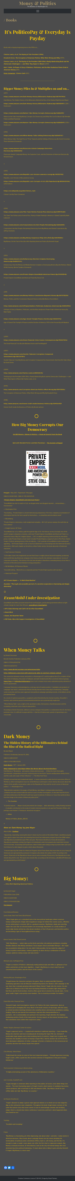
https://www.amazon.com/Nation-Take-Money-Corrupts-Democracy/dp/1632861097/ (34, 122)
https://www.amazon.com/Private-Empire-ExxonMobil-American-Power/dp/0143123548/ (35, 274)
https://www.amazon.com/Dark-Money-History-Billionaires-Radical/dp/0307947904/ (34, 96)
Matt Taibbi (8, 67)
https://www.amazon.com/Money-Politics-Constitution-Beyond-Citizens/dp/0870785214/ (36, 295)
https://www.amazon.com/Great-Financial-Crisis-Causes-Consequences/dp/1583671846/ (36, 340)
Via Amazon (8, 905)
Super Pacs (8, 681)
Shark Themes (52, 1178)
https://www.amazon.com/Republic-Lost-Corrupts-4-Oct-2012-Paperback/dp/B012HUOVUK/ (37, 181)
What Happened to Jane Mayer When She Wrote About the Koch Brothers (30, 768)
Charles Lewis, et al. (11, 61)
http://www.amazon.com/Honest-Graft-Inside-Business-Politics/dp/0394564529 (33, 403)
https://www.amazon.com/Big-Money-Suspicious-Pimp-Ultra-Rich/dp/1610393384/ (33, 238)
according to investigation (38, 605)
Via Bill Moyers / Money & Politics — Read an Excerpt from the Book (37, 434)
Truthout (15, 831)
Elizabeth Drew (9, 58)
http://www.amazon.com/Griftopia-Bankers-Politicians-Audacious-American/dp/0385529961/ (37, 306)
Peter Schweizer (9, 73)
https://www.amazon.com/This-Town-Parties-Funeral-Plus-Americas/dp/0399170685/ (35, 212)
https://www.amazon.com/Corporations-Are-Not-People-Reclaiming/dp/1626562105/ (34, 225)
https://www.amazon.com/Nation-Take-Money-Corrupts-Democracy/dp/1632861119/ (34, 113)
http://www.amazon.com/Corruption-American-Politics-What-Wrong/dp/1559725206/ (34, 389)
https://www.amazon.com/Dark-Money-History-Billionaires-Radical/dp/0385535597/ (34, 103)
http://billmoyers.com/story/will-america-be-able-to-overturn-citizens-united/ (32, 673)
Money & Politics (37, 3)
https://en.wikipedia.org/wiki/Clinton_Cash (19, 191)
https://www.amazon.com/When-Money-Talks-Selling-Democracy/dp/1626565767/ (33, 135)
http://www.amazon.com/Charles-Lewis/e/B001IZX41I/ (23, 373)
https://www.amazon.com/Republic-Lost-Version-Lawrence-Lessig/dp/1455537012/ (34, 174)
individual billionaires (22, 681)
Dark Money (8, 765)
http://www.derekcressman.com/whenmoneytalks (22, 669)
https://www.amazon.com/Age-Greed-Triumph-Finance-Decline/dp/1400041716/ (33, 319)
